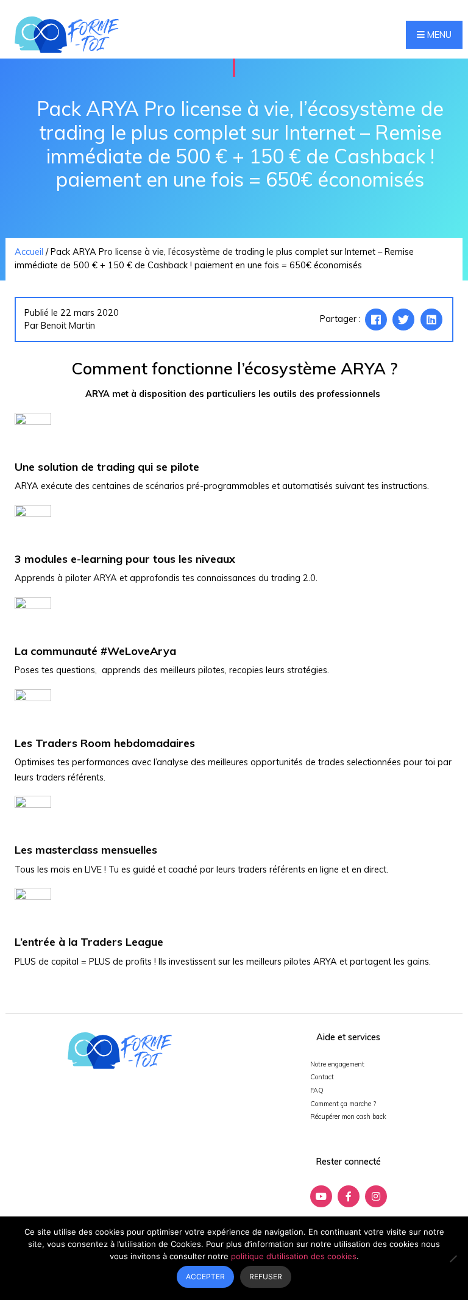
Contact (322, 1077)
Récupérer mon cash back (348, 1116)
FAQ (317, 1090)
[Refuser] (453, 1258)
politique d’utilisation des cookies (293, 1256)
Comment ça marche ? (343, 1103)
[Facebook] (376, 319)
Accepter (205, 1276)
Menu (438, 34)
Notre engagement (337, 1064)
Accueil (29, 251)
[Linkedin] (431, 319)
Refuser (265, 1276)
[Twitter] (403, 319)
